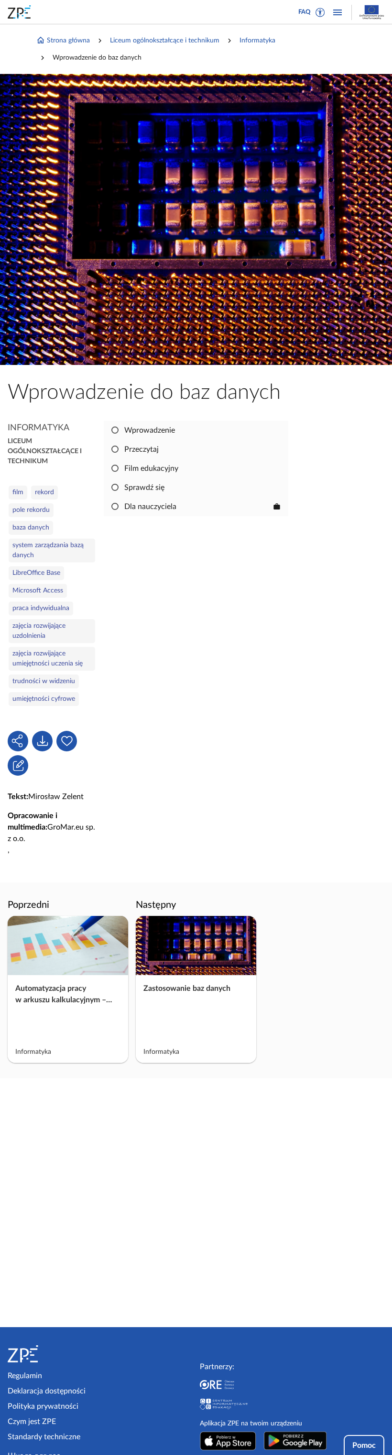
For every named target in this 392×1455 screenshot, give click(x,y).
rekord (44, 492)
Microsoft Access (37, 590)
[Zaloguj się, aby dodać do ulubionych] (66, 741)
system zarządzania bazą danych (48, 550)
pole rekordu (31, 510)
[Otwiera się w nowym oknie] (228, 1441)
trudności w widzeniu (43, 681)
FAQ (304, 12)
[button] (320, 12)
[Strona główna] (52, 1353)
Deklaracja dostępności (47, 1391)
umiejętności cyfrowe (43, 699)
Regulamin (25, 1376)
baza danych (30, 527)
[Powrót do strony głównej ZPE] (21, 12)
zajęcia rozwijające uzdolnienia (38, 631)
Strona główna (68, 40)
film (17, 492)
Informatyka (257, 40)
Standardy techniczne (44, 1437)
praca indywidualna (40, 608)
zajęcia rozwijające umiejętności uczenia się (47, 658)
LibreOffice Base (36, 573)
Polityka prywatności (43, 1406)
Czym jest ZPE (32, 1421)
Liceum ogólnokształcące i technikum (164, 40)
